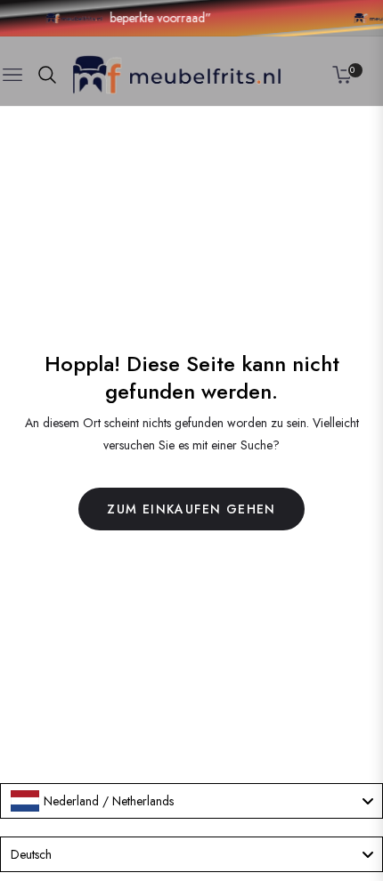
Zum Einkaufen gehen (191, 509)
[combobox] (191, 801)
